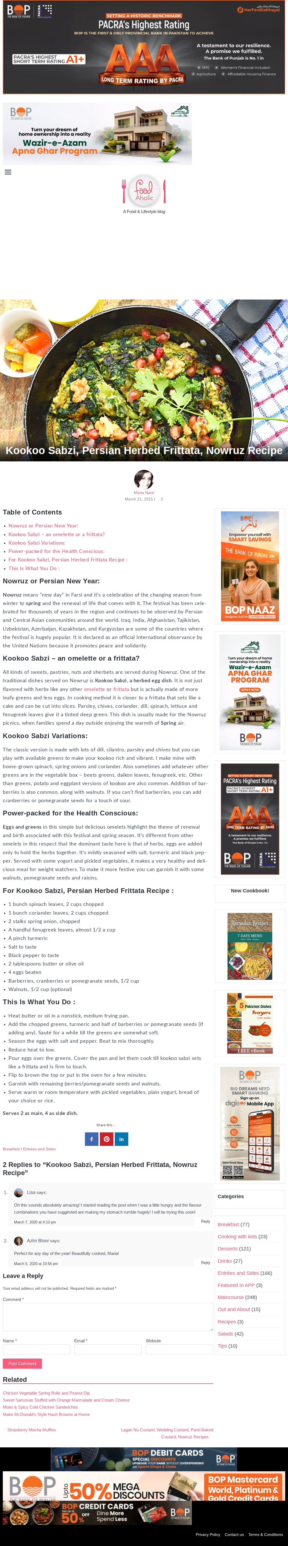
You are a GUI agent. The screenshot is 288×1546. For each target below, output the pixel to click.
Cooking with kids (237, 1236)
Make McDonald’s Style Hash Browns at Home (46, 1414)
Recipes (227, 1322)
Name (10, 1340)
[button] (280, 171)
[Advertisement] (144, 257)
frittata (121, 689)
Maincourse (231, 1297)
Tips (222, 1346)
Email (80, 1340)
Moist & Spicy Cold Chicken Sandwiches (40, 1407)
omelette (94, 689)
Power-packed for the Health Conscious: (56, 551)
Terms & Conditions (265, 1534)
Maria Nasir (144, 492)
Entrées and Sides (39, 1149)
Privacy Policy (208, 1534)
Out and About (234, 1309)
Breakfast (11, 1149)
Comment (13, 1299)
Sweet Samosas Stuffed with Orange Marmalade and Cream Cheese (66, 1400)
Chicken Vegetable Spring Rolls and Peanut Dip (46, 1393)
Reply (205, 1221)
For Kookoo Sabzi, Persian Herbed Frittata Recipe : (68, 560)
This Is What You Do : (34, 568)
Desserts (228, 1249)
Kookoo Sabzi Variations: (37, 543)
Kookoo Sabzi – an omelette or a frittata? (56, 534)
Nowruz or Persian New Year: (43, 526)
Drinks (225, 1261)
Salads (225, 1334)
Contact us (234, 1534)
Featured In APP (236, 1285)
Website (153, 1340)
